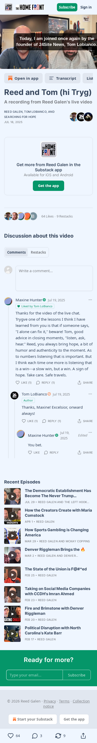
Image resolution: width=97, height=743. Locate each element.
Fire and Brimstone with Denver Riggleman (54, 611)
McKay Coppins (78, 541)
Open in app (26, 78)
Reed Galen (13, 112)
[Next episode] (17, 63)
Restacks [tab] (38, 252)
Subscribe (67, 7)
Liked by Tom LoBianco (37, 306)
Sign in (86, 7)
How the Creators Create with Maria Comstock (58, 513)
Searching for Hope (20, 117)
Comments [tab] (16, 252)
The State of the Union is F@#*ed (56, 569)
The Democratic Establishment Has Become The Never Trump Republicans (58, 493)
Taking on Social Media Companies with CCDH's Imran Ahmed (57, 591)
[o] (12, 496)
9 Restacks (65, 216)
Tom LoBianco (35, 112)
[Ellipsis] (90, 300)
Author (28, 400)
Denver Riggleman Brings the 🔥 (55, 549)
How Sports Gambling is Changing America (57, 532)
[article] (48, 496)
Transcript (66, 78)
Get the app (48, 185)
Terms (64, 701)
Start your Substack (35, 719)
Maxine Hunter (29, 299)
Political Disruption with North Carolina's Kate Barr (53, 630)
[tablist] (26, 252)
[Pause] (5, 63)
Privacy (50, 701)
